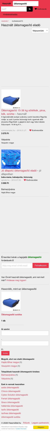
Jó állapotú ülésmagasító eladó (19, 170)
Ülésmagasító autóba (11, 314)
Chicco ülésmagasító (10, 391)
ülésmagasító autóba (10, 416)
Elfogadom (41, 427)
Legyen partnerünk (40, 423)
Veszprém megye (9, 365)
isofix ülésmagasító (10, 409)
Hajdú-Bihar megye (10, 362)
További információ (20, 429)
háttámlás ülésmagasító (12, 405)
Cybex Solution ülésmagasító (14, 394)
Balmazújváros (8, 189)
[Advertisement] (25, 58)
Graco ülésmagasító (10, 402)
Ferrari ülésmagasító (10, 398)
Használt (6, 3)
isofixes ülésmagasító (11, 413)
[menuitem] (40, 30)
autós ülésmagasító (10, 387)
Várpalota (5, 139)
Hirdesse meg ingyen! (16, 280)
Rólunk (26, 423)
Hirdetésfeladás (10, 14)
